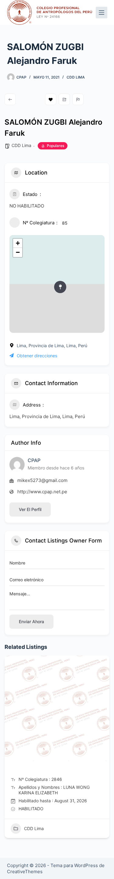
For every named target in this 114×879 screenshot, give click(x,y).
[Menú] (101, 12)
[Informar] (78, 99)
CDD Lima (76, 77)
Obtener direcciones (37, 355)
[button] (9, 749)
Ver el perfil (30, 509)
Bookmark (50, 99)
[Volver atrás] (10, 99)
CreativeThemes (25, 871)
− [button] (18, 252)
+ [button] (18, 243)
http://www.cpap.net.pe (42, 492)
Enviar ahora (31, 621)
